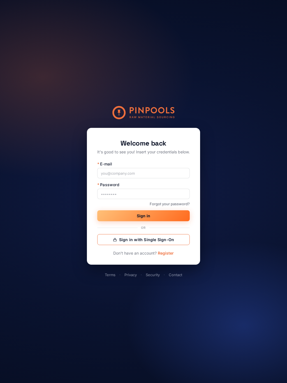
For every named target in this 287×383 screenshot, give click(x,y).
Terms (110, 275)
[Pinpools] (143, 112)
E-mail (104, 163)
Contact (175, 275)
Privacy (130, 275)
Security (153, 275)
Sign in (143, 215)
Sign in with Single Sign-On (146, 239)
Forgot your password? (170, 204)
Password (108, 184)
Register (166, 253)
